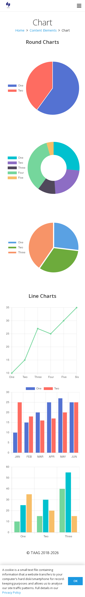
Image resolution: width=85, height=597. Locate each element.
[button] (79, 5)
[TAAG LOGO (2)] (8, 5)
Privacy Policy (11, 592)
